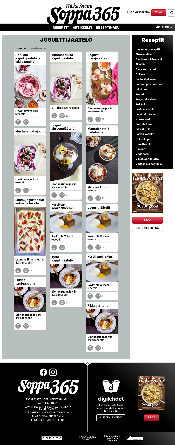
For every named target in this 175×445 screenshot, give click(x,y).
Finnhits (141, 64)
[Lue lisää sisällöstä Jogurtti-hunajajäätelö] (102, 83)
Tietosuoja (64, 412)
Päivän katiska (145, 134)
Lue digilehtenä (138, 12)
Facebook (43, 372)
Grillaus (140, 74)
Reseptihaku (108, 28)
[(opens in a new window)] (147, 193)
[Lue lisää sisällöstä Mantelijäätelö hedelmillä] (102, 160)
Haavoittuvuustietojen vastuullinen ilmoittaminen (47, 408)
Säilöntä (141, 149)
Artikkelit (82, 28)
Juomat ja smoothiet (149, 84)
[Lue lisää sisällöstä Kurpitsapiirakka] (102, 271)
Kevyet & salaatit (147, 99)
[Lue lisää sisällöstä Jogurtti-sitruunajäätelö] (66, 156)
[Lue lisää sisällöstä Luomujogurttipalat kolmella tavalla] (30, 232)
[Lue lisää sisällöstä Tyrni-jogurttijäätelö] (66, 276)
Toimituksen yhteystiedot (48, 420)
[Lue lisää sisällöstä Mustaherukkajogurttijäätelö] (30, 155)
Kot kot (140, 104)
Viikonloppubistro (147, 159)
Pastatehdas (144, 124)
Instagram (53, 372)
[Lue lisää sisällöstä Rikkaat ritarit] (102, 321)
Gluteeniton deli (146, 69)
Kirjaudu (162, 27)
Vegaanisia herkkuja (149, 164)
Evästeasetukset (37, 399)
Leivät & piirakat (146, 114)
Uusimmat (20, 48)
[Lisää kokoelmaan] (18, 122)
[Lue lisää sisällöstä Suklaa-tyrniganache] (30, 299)
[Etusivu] (48, 387)
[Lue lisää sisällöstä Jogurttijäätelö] (102, 222)
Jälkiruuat (142, 89)
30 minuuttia (144, 54)
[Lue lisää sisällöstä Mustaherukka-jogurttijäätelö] (66, 83)
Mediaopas (48, 412)
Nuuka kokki (143, 119)
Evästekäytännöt (48, 403)
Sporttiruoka (144, 144)
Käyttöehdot (32, 412)
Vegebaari (142, 154)
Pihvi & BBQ (143, 129)
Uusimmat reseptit (148, 49)
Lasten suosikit (146, 109)
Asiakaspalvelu (59, 399)
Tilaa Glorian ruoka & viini (48, 416)
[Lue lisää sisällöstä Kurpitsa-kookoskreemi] (66, 222)
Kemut (140, 94)
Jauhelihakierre (146, 79)
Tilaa (159, 12)
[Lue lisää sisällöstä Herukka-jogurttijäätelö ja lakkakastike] (30, 86)
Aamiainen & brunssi (149, 59)
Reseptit (61, 28)
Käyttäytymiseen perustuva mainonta (112, 438)
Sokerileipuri (144, 139)
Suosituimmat (38, 48)
